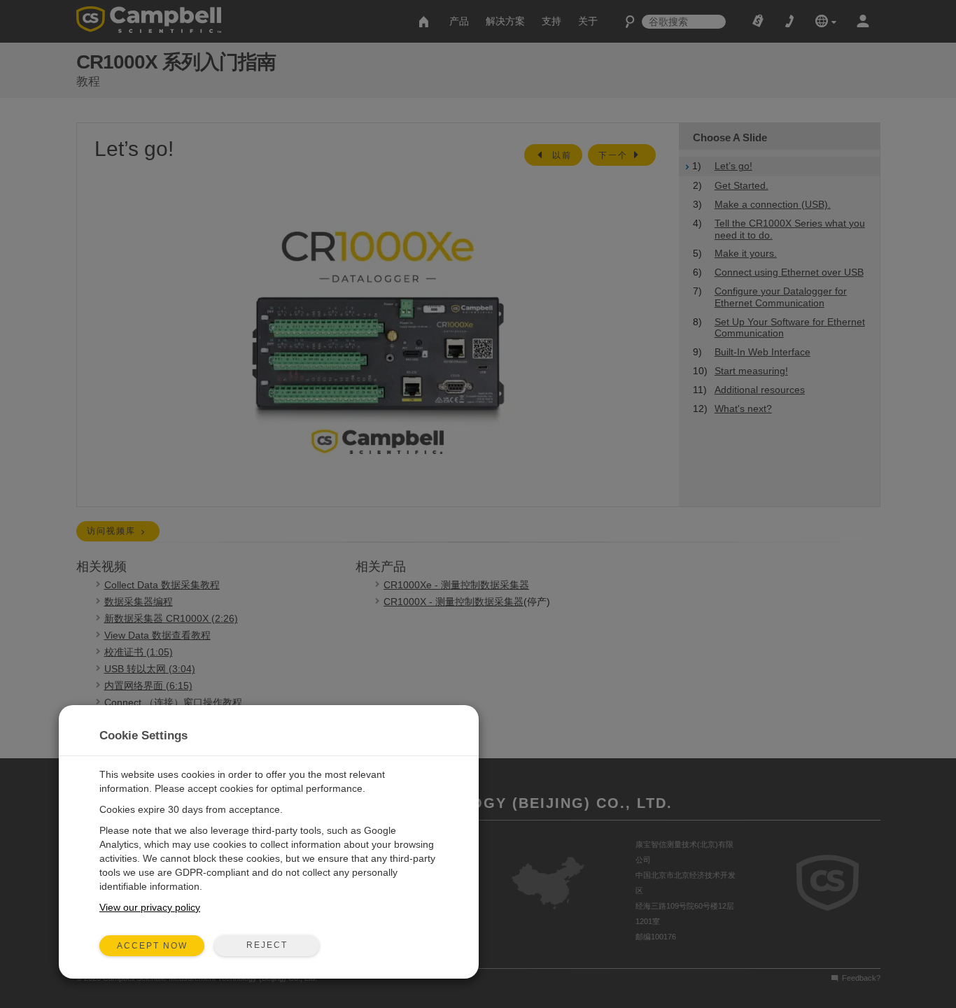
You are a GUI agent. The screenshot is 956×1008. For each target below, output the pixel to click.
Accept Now (152, 946)
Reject (267, 945)
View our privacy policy (149, 907)
